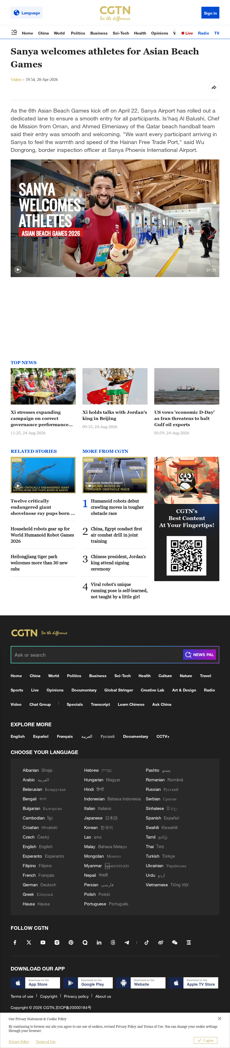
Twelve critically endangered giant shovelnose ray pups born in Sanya (43, 507)
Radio (203, 33)
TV (216, 33)
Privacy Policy (19, 1042)
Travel (205, 675)
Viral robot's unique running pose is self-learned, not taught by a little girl (119, 590)
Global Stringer (118, 690)
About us (103, 996)
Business (99, 33)
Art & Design (184, 690)
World (60, 33)
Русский (108, 736)
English (18, 736)
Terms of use (22, 996)
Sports (17, 690)
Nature (186, 675)
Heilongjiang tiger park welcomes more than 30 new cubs (39, 562)
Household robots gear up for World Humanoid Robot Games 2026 (42, 535)
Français (65, 736)
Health (140, 33)
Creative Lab (152, 690)
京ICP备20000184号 (73, 1007)
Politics (78, 33)
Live (188, 33)
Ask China (161, 704)
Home (27, 33)
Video (16, 704)
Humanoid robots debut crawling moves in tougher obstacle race (117, 507)
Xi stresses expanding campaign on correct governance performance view (39, 419)
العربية (86, 736)
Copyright (48, 996)
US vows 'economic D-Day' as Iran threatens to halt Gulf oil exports (184, 418)
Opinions (159, 33)
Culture (165, 675)
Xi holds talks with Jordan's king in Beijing (114, 415)
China (43, 33)
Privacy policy (76, 996)
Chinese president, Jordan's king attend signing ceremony (118, 562)
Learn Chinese (131, 704)
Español (41, 736)
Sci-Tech (121, 33)
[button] (18, 270)
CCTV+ (163, 736)
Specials (75, 704)
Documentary (84, 690)
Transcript (100, 704)
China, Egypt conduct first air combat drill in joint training (116, 535)
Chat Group (40, 704)
